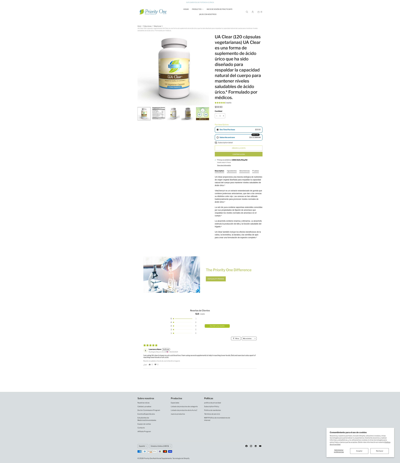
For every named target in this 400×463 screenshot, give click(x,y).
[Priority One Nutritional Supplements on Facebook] (246, 446)
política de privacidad (212, 403)
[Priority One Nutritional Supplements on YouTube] (260, 446)
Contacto (141, 428)
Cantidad (218, 111)
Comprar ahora (238, 154)
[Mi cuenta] (253, 11)
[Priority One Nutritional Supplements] (153, 11)
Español (142, 446)
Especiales (175, 403)
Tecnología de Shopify (180, 458)
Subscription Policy (211, 406)
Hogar (186, 9)
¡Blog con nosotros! (208, 14)
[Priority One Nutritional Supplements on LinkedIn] (255, 446)
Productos (196, 9)
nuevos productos (178, 414)
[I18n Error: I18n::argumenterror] (144, 113)
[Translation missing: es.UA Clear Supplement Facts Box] (158, 113)
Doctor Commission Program (149, 410)
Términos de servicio (212, 414)
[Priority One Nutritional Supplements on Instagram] (251, 446)
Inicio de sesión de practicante (219, 9)
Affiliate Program (144, 431)
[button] (220, 103)
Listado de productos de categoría (184, 406)
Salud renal (157, 26)
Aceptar (359, 451)
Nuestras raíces (143, 403)
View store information (224, 165)
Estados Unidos (160, 446)
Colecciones (147, 26)
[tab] (219, 171)
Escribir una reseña (217, 326)
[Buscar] (247, 11)
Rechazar (379, 451)
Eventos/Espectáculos (146, 414)
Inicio (139, 26)
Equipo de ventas (144, 424)
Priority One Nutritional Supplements (158, 458)
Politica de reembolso (212, 410)
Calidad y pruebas (144, 406)
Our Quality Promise (216, 279)
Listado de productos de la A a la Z (184, 410)
